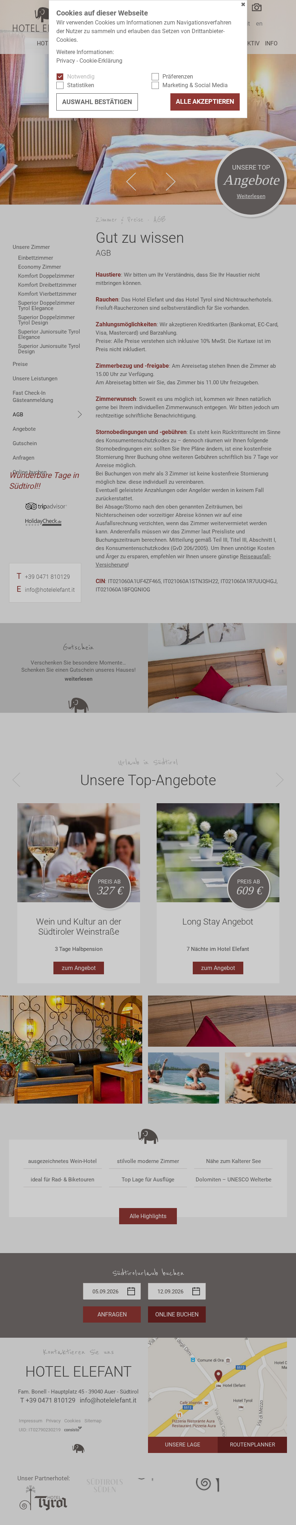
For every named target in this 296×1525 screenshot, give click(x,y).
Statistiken (80, 85)
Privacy (65, 60)
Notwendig (81, 76)
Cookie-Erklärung (100, 60)
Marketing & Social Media (195, 85)
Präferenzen (177, 76)
